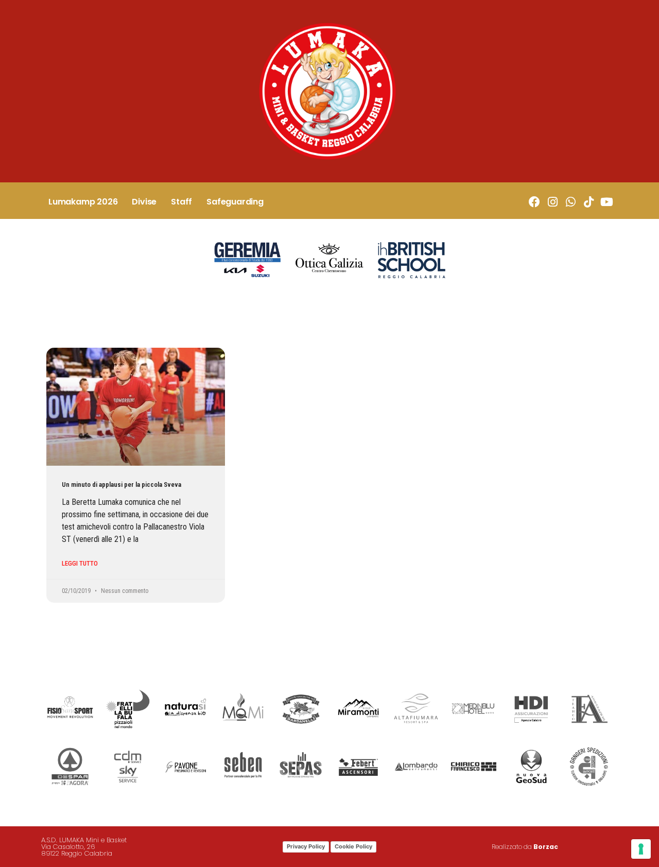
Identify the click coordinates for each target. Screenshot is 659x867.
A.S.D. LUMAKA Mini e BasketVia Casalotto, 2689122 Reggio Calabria (84, 846)
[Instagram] (552, 202)
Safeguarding (235, 202)
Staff (181, 202)
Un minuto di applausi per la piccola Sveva (121, 484)
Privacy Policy (306, 846)
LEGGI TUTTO (80, 563)
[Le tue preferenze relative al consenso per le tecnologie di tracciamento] (641, 849)
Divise (144, 202)
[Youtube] (607, 202)
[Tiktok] (589, 202)
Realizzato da (525, 846)
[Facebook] (534, 202)
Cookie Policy (353, 846)
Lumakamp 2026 (82, 202)
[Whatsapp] (571, 202)
